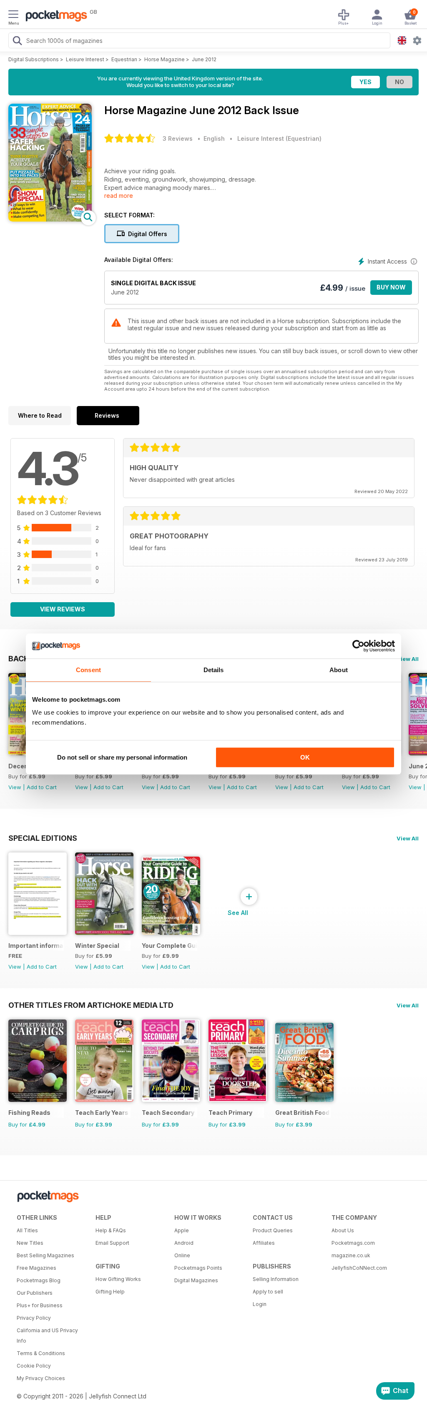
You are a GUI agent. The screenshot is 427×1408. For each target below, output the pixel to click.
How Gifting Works (118, 1279)
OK (305, 757)
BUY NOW (391, 287)
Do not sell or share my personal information (122, 757)
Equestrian (124, 59)
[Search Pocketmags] (17, 41)
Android (183, 1243)
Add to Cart (42, 787)
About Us (343, 1230)
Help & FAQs (110, 1230)
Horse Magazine (164, 59)
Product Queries (273, 1230)
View (14, 787)
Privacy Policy (34, 1318)
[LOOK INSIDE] (50, 219)
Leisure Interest (85, 59)
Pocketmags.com (353, 1243)
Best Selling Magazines (45, 1255)
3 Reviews (178, 138)
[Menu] (13, 15)
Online (182, 1255)
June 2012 (204, 59)
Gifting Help (110, 1291)
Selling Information (276, 1279)
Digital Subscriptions (33, 59)
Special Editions (42, 838)
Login (259, 1304)
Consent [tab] (88, 669)
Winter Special (97, 945)
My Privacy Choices (41, 1378)
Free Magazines (36, 1268)
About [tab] (338, 669)
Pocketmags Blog (38, 1280)
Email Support (112, 1243)
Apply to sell (268, 1291)
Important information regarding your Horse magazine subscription (36, 945)
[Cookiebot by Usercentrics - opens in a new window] (358, 646)
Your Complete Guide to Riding (169, 945)
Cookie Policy (34, 1366)
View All (408, 658)
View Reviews (62, 609)
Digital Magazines (196, 1280)
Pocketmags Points (198, 1268)
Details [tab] (213, 669)
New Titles (30, 1243)
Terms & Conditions (41, 1353)
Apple (181, 1230)
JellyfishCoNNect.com (359, 1268)
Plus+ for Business (40, 1305)
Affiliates (264, 1243)
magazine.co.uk (351, 1255)
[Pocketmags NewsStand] (54, 16)
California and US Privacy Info (47, 1335)
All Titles (27, 1230)
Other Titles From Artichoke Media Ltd (90, 1005)
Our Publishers (35, 1293)
